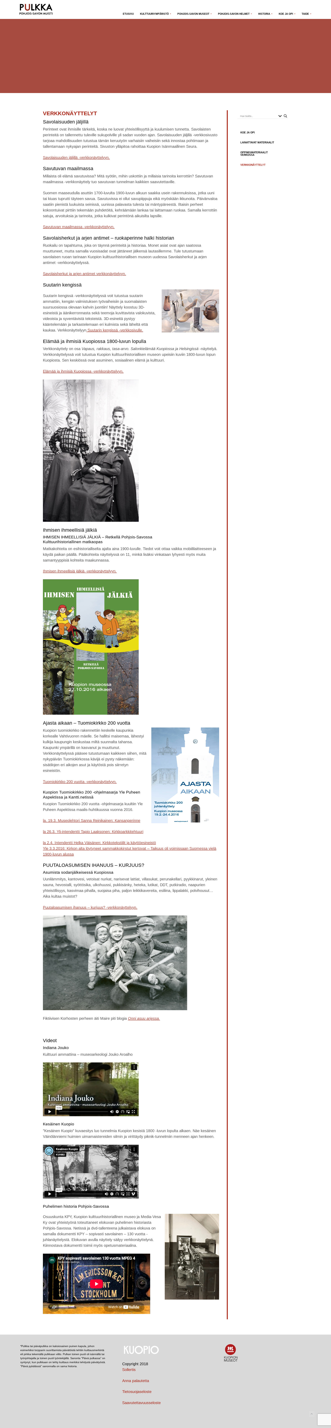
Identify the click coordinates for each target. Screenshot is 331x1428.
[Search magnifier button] (285, 116)
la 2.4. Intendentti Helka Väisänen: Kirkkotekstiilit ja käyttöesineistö (99, 843)
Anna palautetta (135, 1381)
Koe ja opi (247, 132)
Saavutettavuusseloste (141, 1403)
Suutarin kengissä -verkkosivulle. (114, 330)
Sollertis (129, 1370)
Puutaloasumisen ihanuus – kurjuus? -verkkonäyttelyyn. (90, 907)
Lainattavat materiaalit (257, 142)
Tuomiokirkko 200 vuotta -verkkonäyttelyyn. (80, 782)
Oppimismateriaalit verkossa (254, 153)
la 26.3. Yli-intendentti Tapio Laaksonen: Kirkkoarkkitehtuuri (93, 832)
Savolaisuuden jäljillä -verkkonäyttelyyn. (76, 157)
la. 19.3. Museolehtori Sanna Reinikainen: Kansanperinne (91, 820)
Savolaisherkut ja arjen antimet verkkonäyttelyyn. (84, 274)
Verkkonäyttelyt (252, 164)
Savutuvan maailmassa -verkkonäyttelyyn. (79, 227)
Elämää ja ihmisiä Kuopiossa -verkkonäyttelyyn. (83, 371)
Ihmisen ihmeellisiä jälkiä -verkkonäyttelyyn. (80, 571)
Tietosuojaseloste (137, 1392)
